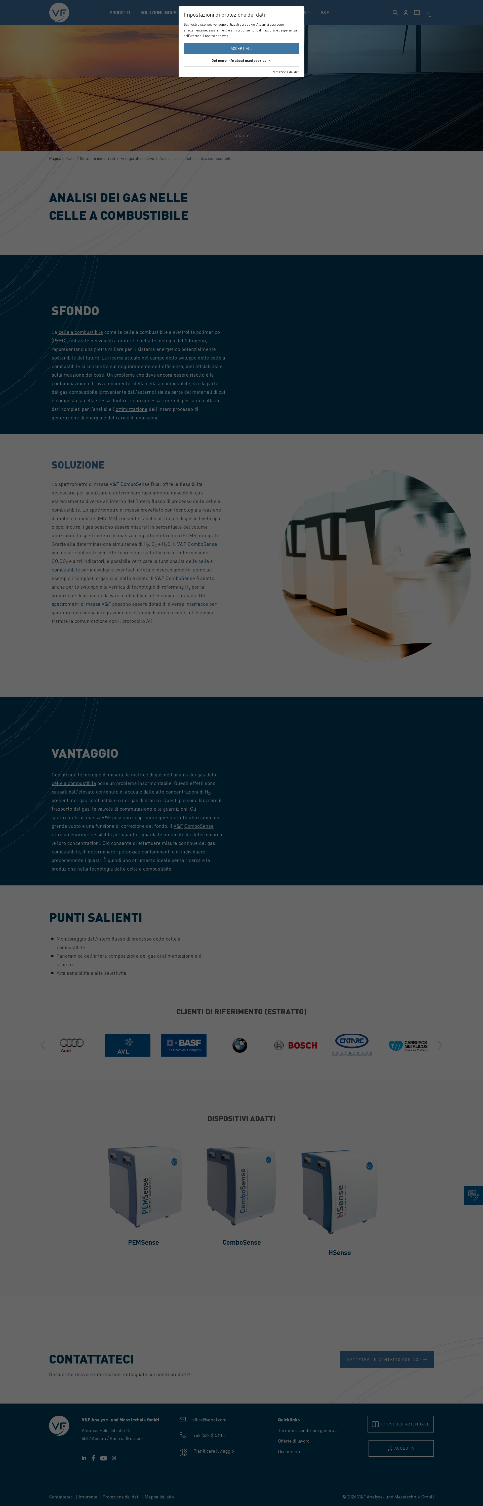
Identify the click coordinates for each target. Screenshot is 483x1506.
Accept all (242, 48)
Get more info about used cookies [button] (239, 60)
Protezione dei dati (285, 71)
